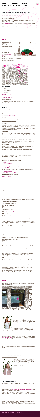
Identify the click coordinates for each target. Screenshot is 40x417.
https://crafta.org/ (16, 338)
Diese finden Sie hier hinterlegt (7, 176)
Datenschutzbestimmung (8, 163)
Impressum (19, 412)
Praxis (4, 280)
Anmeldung (6, 162)
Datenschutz (11, 412)
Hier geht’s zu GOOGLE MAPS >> (7, 94)
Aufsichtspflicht (6, 167)
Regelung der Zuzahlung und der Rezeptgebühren (12, 164)
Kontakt (4, 39)
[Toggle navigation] (37, 4)
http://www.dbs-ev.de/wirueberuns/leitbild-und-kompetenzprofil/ (22, 389)
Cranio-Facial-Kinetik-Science (7, 337)
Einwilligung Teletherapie (8, 171)
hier (3, 31)
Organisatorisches (7, 23)
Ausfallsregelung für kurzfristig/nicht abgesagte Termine (13, 166)
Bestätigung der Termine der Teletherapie (10, 172)
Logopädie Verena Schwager (10, 16)
